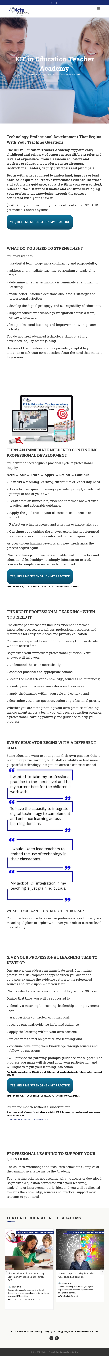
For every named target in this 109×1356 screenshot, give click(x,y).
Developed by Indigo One (69, 1352)
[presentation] (7, 1272)
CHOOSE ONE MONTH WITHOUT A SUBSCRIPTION (27, 1120)
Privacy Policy (54, 1352)
